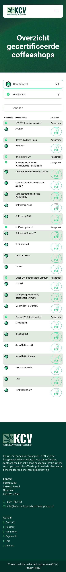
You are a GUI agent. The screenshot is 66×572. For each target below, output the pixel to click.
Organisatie (11, 536)
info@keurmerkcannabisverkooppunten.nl (30, 506)
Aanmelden (11, 531)
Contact (10, 545)
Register (10, 527)
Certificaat (8, 118)
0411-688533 (14, 502)
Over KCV (10, 522)
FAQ (8, 541)
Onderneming (21, 118)
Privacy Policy (33, 567)
